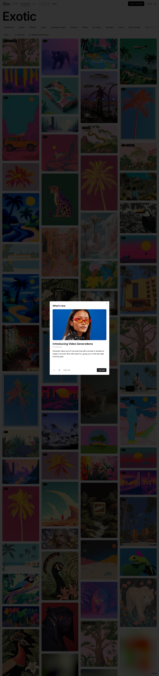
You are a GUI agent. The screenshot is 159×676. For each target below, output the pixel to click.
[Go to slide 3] (79, 337)
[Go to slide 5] (83, 337)
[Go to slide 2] (77, 337)
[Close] (106, 303)
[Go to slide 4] (81, 337)
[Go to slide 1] (75, 337)
